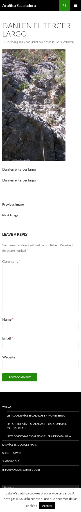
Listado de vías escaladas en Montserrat (36, 415)
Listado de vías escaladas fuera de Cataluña (39, 436)
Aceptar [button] (47, 505)
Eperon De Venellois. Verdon (53, 42)
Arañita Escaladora (19, 5)
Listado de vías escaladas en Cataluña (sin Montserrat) (37, 426)
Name (8, 319)
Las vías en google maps (19, 444)
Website (8, 357)
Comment (11, 261)
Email (7, 338)
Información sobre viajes (21, 469)
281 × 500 (24, 42)
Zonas (6, 407)
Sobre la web (11, 453)
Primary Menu (75, 5)
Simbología (10, 461)
